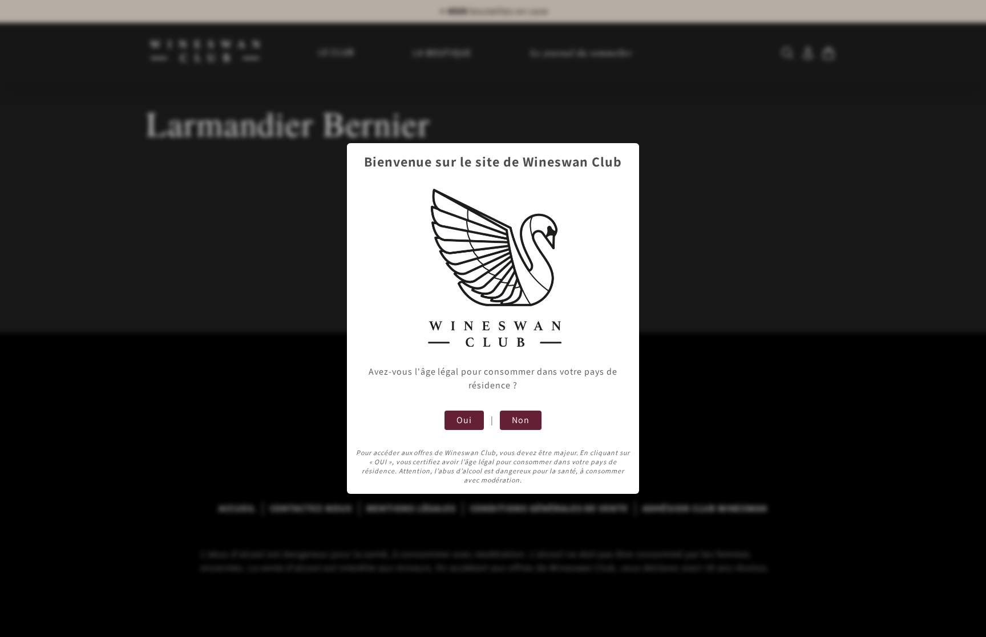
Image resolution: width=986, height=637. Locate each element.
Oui (464, 420)
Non (521, 420)
